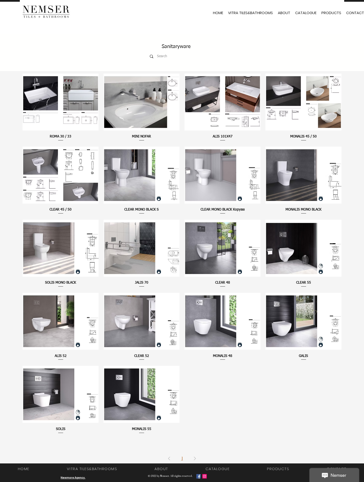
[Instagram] (204, 476)
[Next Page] (195, 458)
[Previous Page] (169, 458)
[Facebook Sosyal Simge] (198, 476)
